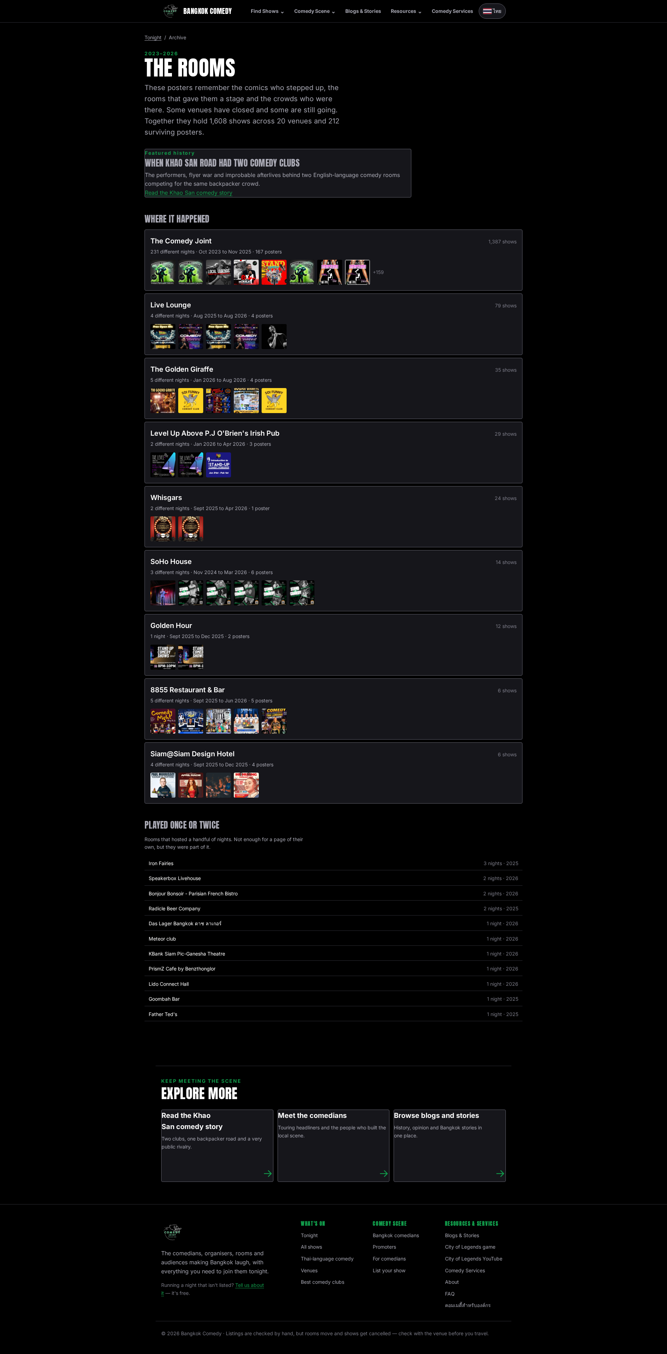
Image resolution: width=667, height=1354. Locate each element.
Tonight (153, 37)
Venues (309, 1270)
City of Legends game (470, 1247)
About (452, 1282)
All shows (311, 1247)
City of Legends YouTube (473, 1259)
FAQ (450, 1294)
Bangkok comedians (396, 1235)
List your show (389, 1270)
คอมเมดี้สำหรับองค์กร (468, 1305)
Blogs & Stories (363, 11)
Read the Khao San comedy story (188, 192)
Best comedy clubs (322, 1282)
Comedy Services (452, 11)
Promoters (384, 1247)
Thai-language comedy (327, 1259)
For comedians (389, 1259)
